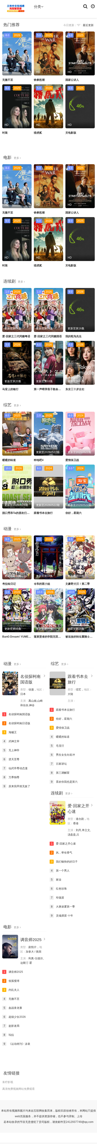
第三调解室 (60, 772)
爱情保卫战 (72, 460)
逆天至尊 (12, 759)
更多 (17, 158)
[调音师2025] (10, 946)
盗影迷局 (12, 1025)
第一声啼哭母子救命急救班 (50, 389)
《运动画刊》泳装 (17, 1043)
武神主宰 (12, 741)
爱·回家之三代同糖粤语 (16, 336)
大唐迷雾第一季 (63, 906)
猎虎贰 (38, 132)
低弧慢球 (12, 980)
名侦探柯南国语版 (17, 714)
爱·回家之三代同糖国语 (48, 336)
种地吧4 (39, 460)
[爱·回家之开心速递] (57, 813)
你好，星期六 (73, 513)
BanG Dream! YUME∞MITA (19, 636)
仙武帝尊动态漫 (16, 768)
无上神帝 (12, 750)
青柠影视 (7, 1082)
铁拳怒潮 (39, 79)
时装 (5, 132)
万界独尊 (12, 777)
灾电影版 (70, 132)
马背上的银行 (10, 389)
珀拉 (9, 1034)
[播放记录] (93, 6)
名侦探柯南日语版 (17, 723)
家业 (56, 879)
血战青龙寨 (13, 1007)
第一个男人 (60, 870)
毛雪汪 (57, 745)
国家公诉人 (72, 79)
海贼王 (10, 732)
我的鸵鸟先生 (73, 336)
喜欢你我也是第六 (64, 781)
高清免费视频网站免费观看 (18, 1088)
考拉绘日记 (9, 583)
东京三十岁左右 (74, 389)
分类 (37, 7)
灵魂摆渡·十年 (62, 915)
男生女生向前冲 (63, 754)
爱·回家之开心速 (63, 843)
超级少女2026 (15, 1016)
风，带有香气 (61, 852)
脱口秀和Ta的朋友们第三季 (18, 513)
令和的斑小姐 (42, 583)
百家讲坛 (59, 763)
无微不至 (7, 79)
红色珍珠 (59, 888)
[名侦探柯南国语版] (10, 683)
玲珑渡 (57, 897)
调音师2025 (31, 939)
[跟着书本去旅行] (57, 683)
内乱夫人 (12, 989)
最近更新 (88, 25)
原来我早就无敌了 (17, 786)
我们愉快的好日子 (64, 861)
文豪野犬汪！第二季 (77, 583)
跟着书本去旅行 (43, 513)
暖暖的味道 (9, 460)
